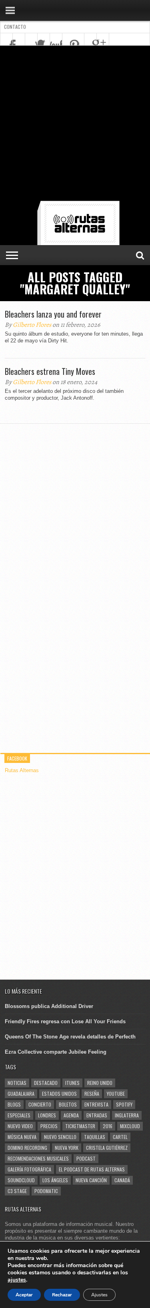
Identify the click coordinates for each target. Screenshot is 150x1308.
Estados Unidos (59, 1093)
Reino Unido (99, 1082)
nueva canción (91, 1180)
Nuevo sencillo (60, 1136)
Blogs (14, 1104)
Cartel (120, 1136)
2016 (107, 1126)
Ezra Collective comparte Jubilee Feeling (55, 1052)
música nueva (22, 1136)
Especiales (19, 1115)
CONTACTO (15, 26)
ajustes (17, 1280)
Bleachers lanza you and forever (53, 314)
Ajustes (99, 1295)
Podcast (86, 1158)
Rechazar (62, 1295)
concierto (39, 1104)
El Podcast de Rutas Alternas (92, 1169)
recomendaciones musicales (38, 1158)
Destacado (46, 1082)
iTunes (72, 1082)
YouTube (116, 1093)
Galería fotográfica (29, 1169)
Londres (47, 1115)
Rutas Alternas (22, 770)
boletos (68, 1104)
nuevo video (20, 1126)
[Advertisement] (75, 125)
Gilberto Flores (32, 324)
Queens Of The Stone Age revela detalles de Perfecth (70, 1037)
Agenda (71, 1115)
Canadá (122, 1180)
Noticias (17, 1082)
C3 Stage (17, 1190)
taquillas (94, 1136)
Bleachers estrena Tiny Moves (50, 371)
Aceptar (24, 1295)
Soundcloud (21, 1180)
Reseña (91, 1093)
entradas (96, 1115)
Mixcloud (130, 1126)
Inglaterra (127, 1115)
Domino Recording (27, 1147)
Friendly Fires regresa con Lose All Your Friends (65, 1021)
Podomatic (46, 1190)
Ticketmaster (80, 1126)
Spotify (124, 1104)
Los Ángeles (55, 1180)
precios (49, 1126)
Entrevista (96, 1104)
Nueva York (66, 1147)
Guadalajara (21, 1093)
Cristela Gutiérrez (107, 1147)
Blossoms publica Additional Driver (49, 1006)
